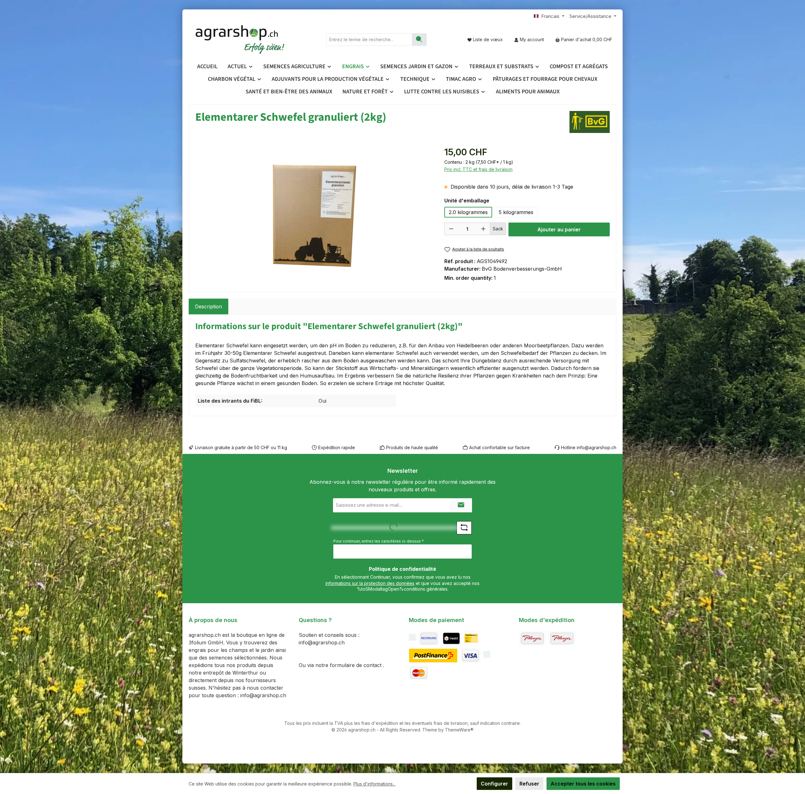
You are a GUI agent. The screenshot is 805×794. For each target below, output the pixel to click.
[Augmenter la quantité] (483, 229)
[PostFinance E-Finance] (433, 655)
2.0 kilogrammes (468, 212)
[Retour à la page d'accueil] (240, 39)
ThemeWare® (459, 729)
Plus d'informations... (374, 783)
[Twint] (451, 638)
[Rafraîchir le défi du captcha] (464, 527)
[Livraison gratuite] (532, 638)
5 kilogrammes (516, 212)
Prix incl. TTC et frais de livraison (478, 169)
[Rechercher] (419, 39)
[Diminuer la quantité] (451, 229)
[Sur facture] (428, 638)
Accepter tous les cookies (583, 783)
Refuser (529, 783)
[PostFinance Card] (471, 638)
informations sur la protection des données (369, 583)
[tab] (208, 306)
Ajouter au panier (559, 229)
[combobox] (369, 39)
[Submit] (461, 505)
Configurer (494, 783)
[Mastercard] (418, 673)
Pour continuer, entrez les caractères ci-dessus (378, 541)
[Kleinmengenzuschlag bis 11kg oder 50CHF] (561, 638)
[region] (313, 213)
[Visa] (470, 655)
